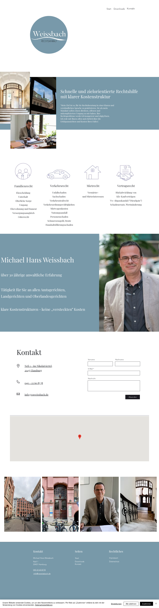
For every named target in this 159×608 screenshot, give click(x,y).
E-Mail (90, 369)
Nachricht (92, 378)
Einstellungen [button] (116, 604)
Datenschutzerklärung (43, 605)
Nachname (119, 359)
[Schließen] (156, 604)
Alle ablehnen (131, 604)
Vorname (91, 359)
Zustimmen (146, 604)
